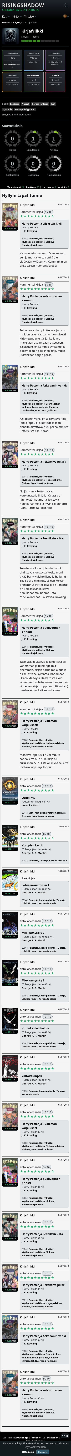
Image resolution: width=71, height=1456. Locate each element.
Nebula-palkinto (55, 743)
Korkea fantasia (40, 104)
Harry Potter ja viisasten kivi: (42, 223)
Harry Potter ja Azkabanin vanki (44, 1336)
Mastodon (52, 1437)
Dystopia (7, 109)
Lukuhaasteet (33, 75)
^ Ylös (65, 1435)
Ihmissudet (28, 410)
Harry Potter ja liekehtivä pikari (43, 1285)
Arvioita (62, 187)
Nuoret (25, 104)
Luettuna (31, 187)
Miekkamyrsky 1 (33, 980)
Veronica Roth (30, 805)
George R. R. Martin (34, 853)
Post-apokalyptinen (25, 109)
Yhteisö (55, 75)
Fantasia (14, 104)
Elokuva (50, 241)
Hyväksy (42, 1452)
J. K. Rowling (29, 231)
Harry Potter (46, 238)
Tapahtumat (14, 187)
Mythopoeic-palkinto (33, 241)
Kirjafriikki (32, 31)
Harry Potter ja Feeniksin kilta (42, 1234)
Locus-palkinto (40, 406)
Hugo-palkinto (54, 479)
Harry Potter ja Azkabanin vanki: (44, 385)
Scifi (53, 104)
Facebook (36, 1437)
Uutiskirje (22, 1437)
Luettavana (48, 187)
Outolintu (29, 798)
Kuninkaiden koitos (35, 1028)
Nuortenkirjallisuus (32, 245)
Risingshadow (23, 7)
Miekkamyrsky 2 (33, 933)
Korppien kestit (32, 845)
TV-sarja (43, 860)
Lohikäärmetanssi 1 (12, 66)
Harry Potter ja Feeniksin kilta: (43, 538)
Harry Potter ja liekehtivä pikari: (44, 461)
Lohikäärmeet (30, 903)
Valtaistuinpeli (32, 1076)
